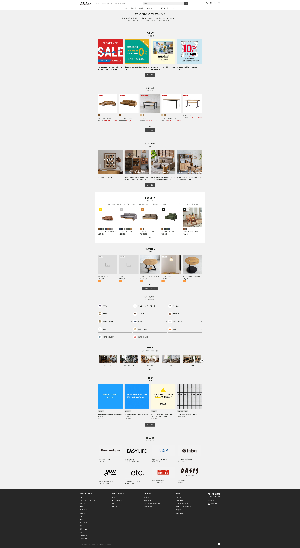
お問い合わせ (179, 513)
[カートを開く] (214, 3)
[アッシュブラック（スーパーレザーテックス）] (101, 229)
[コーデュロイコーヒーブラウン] (108, 229)
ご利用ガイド (179, 500)
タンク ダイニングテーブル (168, 118)
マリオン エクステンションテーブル (149, 276)
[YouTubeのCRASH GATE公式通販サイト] (212, 504)
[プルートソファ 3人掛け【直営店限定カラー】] (107, 217)
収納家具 (82, 513)
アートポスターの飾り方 (105, 177)
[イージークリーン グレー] (127, 229)
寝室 (113, 503)
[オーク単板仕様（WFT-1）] (141, 115)
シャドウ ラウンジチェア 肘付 (190, 231)
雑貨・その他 (83, 529)
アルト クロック (123, 276)
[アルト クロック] (128, 264)
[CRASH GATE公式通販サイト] (85, 3)
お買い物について (149, 507)
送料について (147, 500)
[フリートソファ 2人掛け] (128, 217)
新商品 (81, 532)
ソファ (81, 497)
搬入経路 (146, 497)
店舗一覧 (178, 497)
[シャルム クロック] (107, 264)
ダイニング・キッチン (118, 500)
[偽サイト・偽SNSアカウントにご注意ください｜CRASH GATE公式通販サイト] (163, 396)
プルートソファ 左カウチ (125, 118)
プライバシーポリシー (182, 503)
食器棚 (81, 507)
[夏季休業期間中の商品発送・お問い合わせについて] (110, 396)
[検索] (186, 3)
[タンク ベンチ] (150, 103)
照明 (81, 526)
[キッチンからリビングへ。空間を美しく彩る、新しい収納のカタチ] (189, 162)
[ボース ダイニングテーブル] (192, 103)
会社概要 (178, 510)
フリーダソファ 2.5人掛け (147, 231)
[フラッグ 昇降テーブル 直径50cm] (192, 264)
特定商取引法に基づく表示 (183, 507)
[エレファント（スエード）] (112, 229)
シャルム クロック (103, 276)
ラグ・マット (83, 523)
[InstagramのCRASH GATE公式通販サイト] (209, 504)
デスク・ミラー (84, 516)
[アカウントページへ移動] (206, 3)
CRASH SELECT (84, 535)
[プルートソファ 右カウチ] (107, 103)
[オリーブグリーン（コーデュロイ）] (103, 229)
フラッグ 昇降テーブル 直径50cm (191, 276)
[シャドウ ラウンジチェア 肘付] (192, 217)
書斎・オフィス (116, 507)
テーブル (82, 503)
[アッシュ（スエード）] (110, 229)
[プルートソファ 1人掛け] (171, 217)
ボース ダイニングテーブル (190, 115)
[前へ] (98, 109)
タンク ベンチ (144, 118)
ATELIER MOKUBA (118, 3)
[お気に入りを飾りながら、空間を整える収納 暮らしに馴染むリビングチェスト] (137, 162)
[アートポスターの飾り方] (110, 162)
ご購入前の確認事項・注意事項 (152, 503)
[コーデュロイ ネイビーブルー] (120, 229)
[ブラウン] (184, 229)
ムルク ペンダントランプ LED (169, 276)
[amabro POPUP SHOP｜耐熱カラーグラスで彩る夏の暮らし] (163, 51)
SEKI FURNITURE (102, 3)
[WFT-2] (165, 115)
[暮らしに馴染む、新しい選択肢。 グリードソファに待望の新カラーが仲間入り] (163, 162)
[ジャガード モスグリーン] (129, 229)
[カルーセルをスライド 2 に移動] (150, 126)
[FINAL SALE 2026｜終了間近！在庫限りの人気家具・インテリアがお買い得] (110, 51)
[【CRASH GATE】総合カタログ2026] (189, 396)
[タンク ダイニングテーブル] (171, 103)
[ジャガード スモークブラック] (122, 229)
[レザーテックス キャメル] (131, 229)
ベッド (81, 519)
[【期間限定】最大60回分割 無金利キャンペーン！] (137, 51)
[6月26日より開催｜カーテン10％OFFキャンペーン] (189, 51)
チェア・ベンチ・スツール (87, 500)
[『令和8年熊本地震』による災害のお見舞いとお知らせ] (137, 396)
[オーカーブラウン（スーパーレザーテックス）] (99, 115)
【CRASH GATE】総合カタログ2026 (187, 414)
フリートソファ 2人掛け (125, 231)
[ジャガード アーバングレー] (124, 229)
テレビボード (83, 510)
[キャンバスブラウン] (143, 229)
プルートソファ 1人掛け (167, 231)
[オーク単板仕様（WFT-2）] (143, 115)
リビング (114, 497)
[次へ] (202, 109)
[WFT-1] (162, 115)
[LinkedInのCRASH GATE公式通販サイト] (216, 504)
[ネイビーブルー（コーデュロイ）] (106, 229)
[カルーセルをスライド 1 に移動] (149, 126)
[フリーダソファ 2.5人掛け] (150, 217)
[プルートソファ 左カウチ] (128, 103)
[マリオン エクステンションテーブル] (150, 264)
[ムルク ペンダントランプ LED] (171, 264)
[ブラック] (186, 229)
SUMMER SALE (84, 538)
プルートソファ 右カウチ (104, 118)
